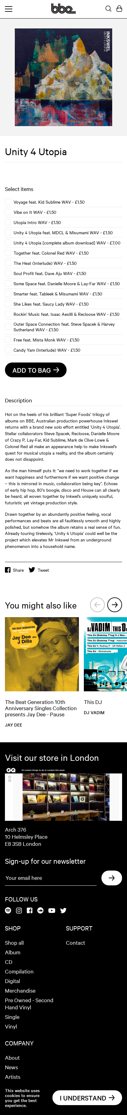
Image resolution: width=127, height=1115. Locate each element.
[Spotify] (8, 910)
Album (12, 952)
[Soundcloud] (40, 910)
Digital (12, 980)
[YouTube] (51, 911)
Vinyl (11, 1026)
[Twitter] (63, 911)
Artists (12, 1076)
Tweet (43, 570)
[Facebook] (29, 911)
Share (18, 570)
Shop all (14, 942)
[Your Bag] (119, 9)
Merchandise (20, 990)
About (12, 1057)
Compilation (19, 971)
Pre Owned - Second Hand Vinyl (29, 1003)
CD (8, 961)
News (11, 1066)
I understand (83, 1097)
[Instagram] (19, 911)
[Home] (63, 12)
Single (12, 1016)
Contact (75, 942)
